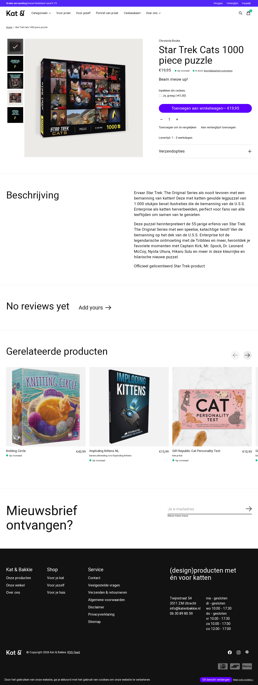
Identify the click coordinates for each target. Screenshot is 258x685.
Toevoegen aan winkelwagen (205, 108)
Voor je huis (56, 592)
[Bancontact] (235, 668)
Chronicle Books (169, 41)
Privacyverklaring (101, 614)
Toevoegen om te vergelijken (177, 127)
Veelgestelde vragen (104, 585)
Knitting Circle (16, 450)
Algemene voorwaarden (106, 599)
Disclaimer (96, 607)
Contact (94, 578)
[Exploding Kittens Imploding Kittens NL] (129, 406)
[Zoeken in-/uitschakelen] (240, 13)
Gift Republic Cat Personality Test (196, 450)
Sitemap (94, 621)
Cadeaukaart (132, 13)
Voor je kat (63, 13)
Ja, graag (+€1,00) (174, 96)
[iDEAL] (223, 668)
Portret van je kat (107, 13)
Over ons (151, 13)
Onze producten (18, 578)
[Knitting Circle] (46, 406)
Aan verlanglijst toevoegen (218, 127)
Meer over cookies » (243, 679)
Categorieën (39, 13)
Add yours (91, 308)
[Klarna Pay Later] (247, 668)
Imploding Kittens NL (104, 450)
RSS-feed (73, 652)
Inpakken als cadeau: (172, 91)
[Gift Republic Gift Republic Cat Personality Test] (212, 406)
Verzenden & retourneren (107, 592)
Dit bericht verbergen (216, 680)
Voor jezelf (83, 13)
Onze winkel (15, 585)
